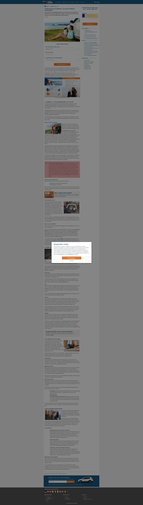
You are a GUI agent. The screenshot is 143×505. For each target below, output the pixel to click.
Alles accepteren (71, 258)
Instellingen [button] (72, 260)
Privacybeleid (60, 254)
